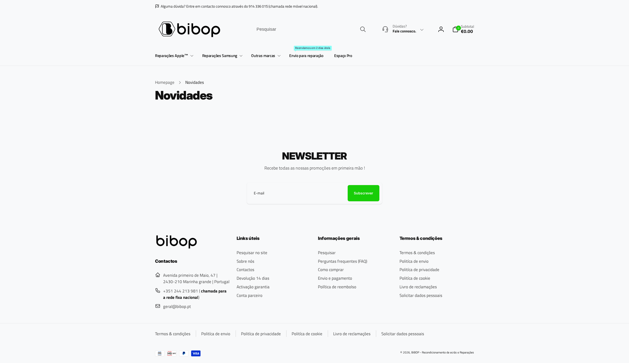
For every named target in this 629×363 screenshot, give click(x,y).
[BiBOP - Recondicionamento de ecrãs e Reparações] (176, 247)
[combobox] (310, 29)
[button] (173, 56)
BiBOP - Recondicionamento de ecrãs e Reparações (442, 352)
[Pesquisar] (362, 29)
